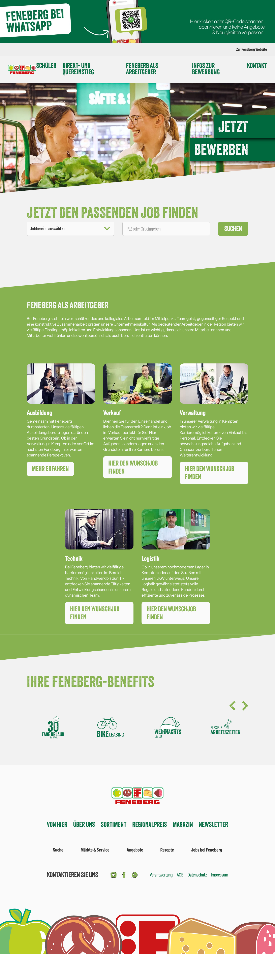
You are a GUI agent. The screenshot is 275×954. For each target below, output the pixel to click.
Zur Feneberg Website (251, 49)
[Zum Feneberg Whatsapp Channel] (134, 874)
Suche (58, 850)
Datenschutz (197, 875)
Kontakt (257, 65)
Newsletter (213, 824)
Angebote (135, 850)
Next (245, 706)
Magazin (183, 824)
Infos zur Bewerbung (206, 68)
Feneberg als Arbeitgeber (142, 68)
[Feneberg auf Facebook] (124, 874)
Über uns (84, 824)
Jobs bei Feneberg (206, 850)
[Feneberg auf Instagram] (113, 874)
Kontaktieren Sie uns (72, 875)
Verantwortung (161, 875)
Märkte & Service (95, 850)
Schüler (46, 65)
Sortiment (113, 824)
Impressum (219, 875)
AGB (180, 875)
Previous (232, 706)
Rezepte (167, 850)
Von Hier (57, 824)
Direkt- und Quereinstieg (78, 68)
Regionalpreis (149, 824)
